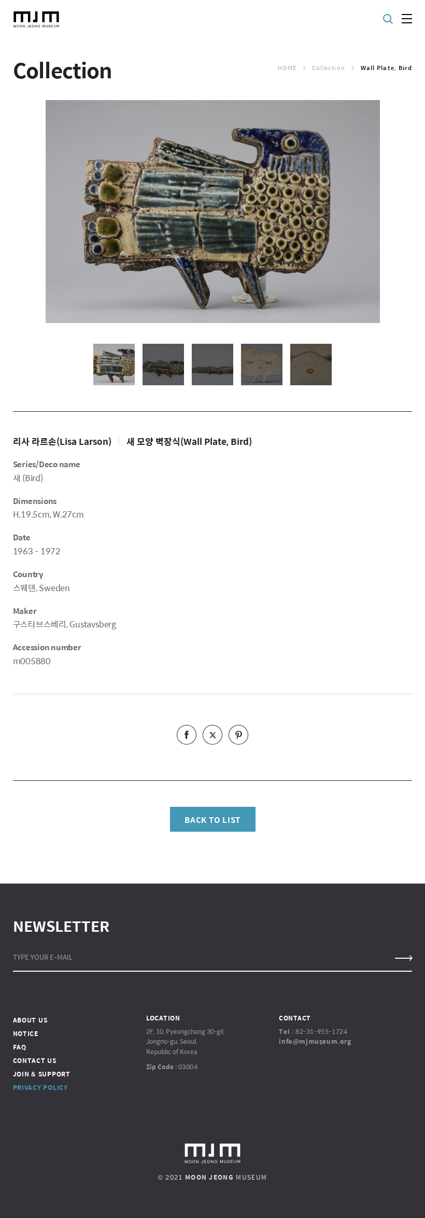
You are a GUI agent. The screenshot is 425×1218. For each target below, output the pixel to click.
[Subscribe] (403, 958)
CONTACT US (34, 1060)
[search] (388, 19)
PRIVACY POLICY (40, 1087)
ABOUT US (30, 1020)
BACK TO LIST (212, 819)
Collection (328, 68)
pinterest (238, 734)
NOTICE (25, 1033)
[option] (213, 211)
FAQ (19, 1047)
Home (287, 68)
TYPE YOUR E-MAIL (43, 956)
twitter (212, 734)
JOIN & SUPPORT (41, 1074)
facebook (186, 734)
